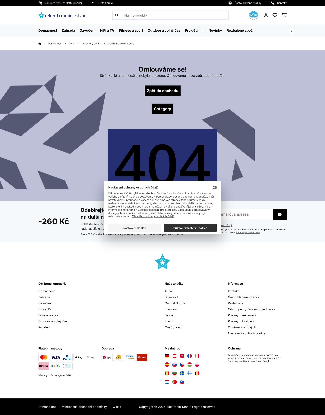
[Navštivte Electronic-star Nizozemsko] (167, 382)
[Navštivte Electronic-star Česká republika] (182, 364)
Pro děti (44, 327)
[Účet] (266, 15)
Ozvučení (45, 303)
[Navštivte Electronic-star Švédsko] (182, 373)
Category (162, 109)
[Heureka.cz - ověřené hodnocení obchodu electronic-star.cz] (253, 15)
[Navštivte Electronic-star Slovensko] (174, 364)
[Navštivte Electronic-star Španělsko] (167, 364)
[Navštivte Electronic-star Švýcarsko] (182, 356)
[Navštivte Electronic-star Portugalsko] (174, 382)
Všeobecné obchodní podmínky (84, 407)
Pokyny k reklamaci (242, 315)
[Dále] (291, 31)
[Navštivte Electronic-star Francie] (189, 356)
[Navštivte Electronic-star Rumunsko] (167, 373)
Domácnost (55, 43)
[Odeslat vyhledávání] (116, 15)
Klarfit (169, 321)
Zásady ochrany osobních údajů (262, 358)
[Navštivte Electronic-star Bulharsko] (174, 373)
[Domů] (43, 43)
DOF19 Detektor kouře (121, 43)
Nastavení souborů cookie (246, 333)
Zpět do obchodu (162, 90)
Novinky (215, 30)
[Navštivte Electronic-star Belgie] (197, 373)
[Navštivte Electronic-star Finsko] (189, 373)
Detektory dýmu (91, 43)
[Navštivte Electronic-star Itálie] (197, 356)
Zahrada (44, 297)
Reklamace (235, 303)
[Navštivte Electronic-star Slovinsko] (182, 382)
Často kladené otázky (248, 3)
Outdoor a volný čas (52, 321)
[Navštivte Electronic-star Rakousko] (174, 356)
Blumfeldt (171, 297)
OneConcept (174, 327)
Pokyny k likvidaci (241, 321)
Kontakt (282, 3)
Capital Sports (175, 303)
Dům (72, 43)
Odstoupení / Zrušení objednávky (251, 309)
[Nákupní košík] (284, 15)
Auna (168, 291)
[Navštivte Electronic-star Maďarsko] (189, 364)
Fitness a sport (49, 315)
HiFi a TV (44, 309)
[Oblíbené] (275, 15)
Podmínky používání (238, 361)
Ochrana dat (47, 407)
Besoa (169, 315)
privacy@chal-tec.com (247, 232)
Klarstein (171, 309)
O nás (117, 407)
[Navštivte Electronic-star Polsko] (197, 364)
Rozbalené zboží (240, 30)
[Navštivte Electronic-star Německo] (167, 356)
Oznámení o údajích (242, 327)
